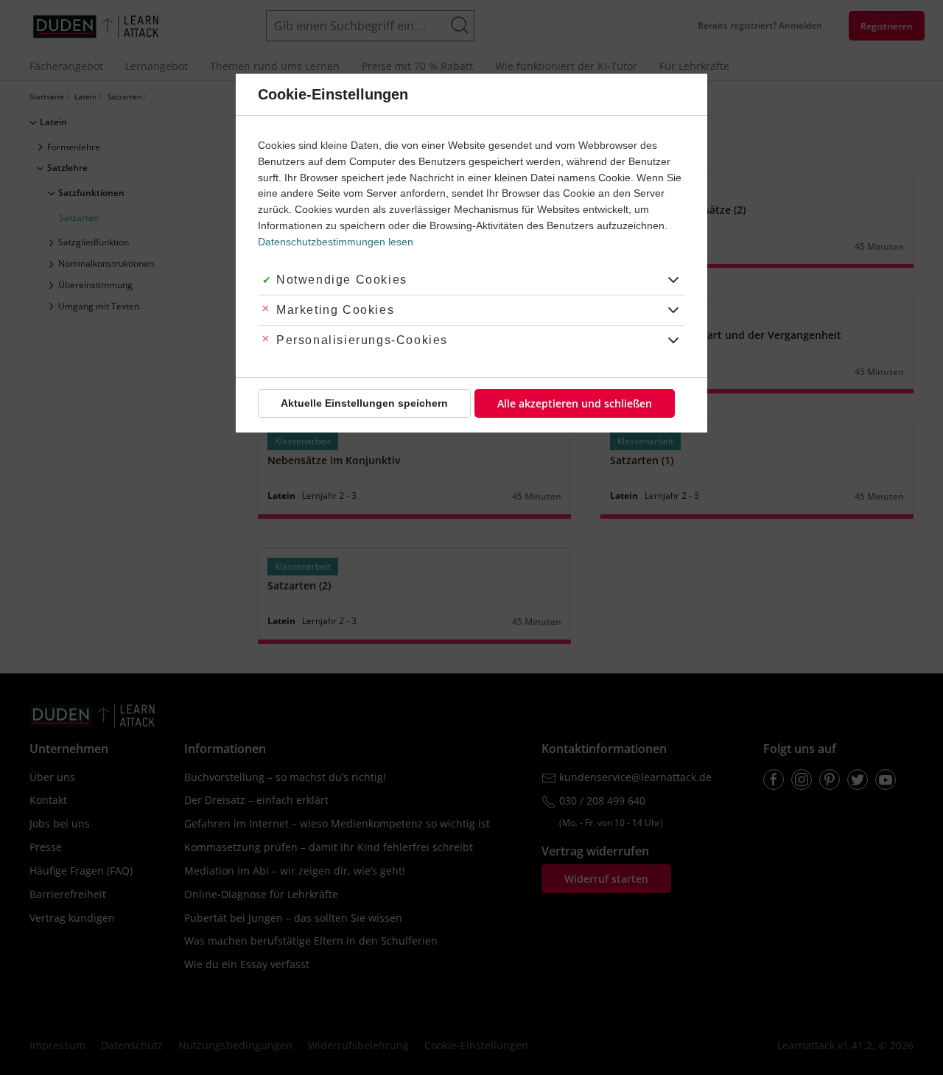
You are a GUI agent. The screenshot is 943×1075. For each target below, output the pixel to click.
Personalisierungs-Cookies (362, 340)
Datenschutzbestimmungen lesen (335, 242)
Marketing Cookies (335, 310)
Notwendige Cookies (341, 279)
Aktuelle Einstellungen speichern (364, 403)
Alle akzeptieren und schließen (574, 403)
